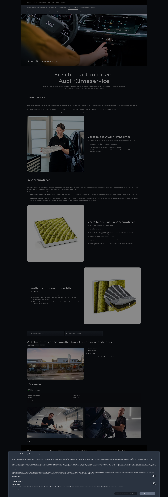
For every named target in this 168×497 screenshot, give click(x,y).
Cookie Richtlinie (20, 466)
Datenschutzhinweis (30, 466)
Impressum (39, 466)
